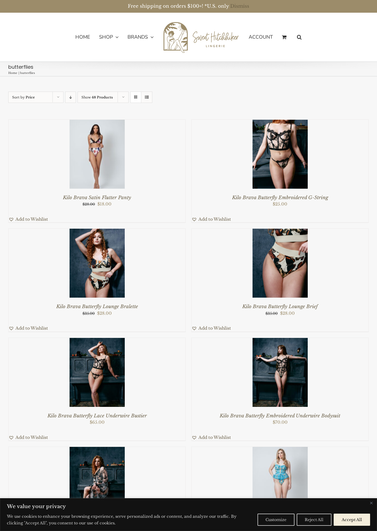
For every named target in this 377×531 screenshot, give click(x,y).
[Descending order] (70, 97)
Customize (276, 519)
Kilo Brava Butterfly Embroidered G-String (280, 198)
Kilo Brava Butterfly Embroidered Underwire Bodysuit (280, 416)
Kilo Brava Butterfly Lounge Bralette (97, 306)
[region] (188, 514)
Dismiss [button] (239, 6)
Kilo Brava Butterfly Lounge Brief (280, 306)
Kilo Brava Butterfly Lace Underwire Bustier (97, 416)
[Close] (371, 503)
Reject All (314, 519)
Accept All (352, 519)
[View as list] (146, 97)
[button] (290, 37)
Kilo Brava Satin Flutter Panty (97, 198)
